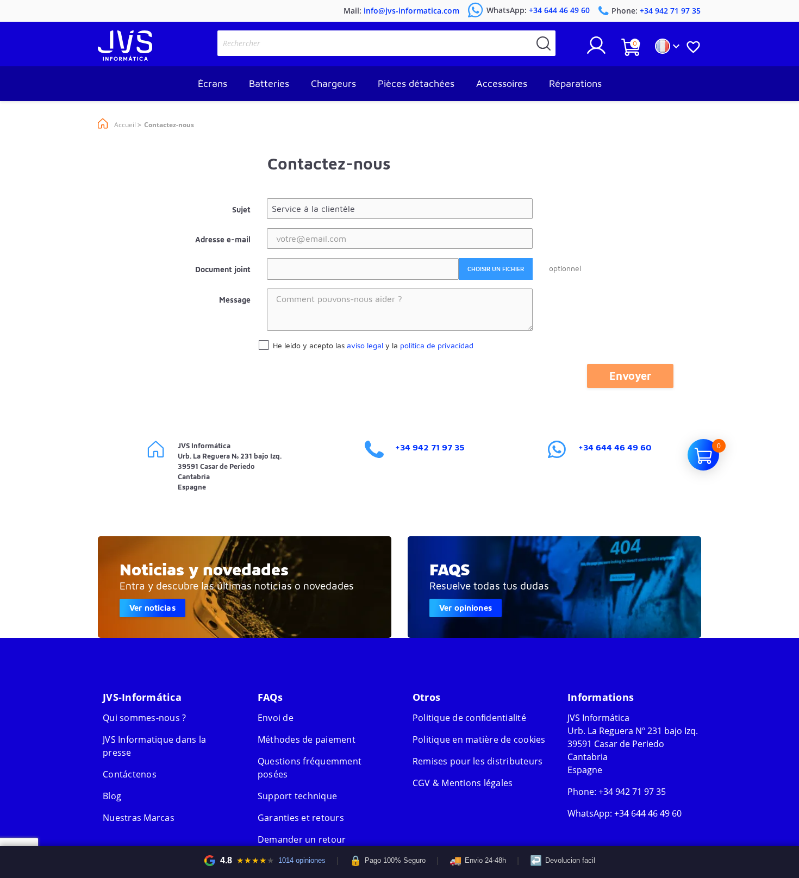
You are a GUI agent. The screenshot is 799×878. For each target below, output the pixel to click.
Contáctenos (130, 774)
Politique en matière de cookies (479, 739)
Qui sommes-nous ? (144, 718)
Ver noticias (152, 607)
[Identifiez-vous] (596, 49)
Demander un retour (302, 839)
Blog (112, 796)
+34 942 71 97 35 (430, 447)
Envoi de (276, 718)
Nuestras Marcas (138, 818)
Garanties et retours (301, 818)
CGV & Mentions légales (463, 783)
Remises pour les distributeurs (478, 761)
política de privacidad (436, 345)
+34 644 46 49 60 (615, 447)
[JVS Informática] (125, 57)
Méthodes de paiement (306, 739)
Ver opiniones (465, 607)
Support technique (297, 796)
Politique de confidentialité (469, 718)
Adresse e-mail (223, 239)
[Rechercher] (543, 43)
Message (235, 299)
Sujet (241, 209)
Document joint (223, 269)
